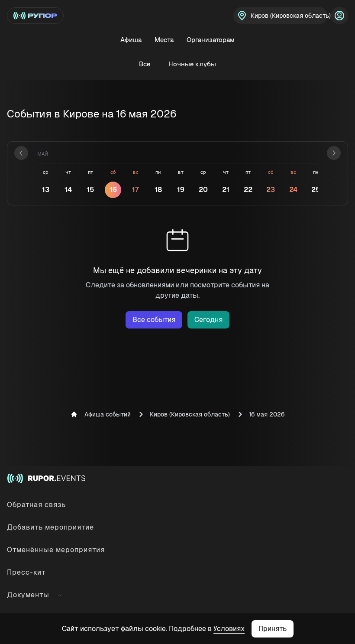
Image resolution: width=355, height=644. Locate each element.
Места (164, 40)
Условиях (229, 628)
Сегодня (208, 319)
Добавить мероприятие (50, 527)
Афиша (131, 40)
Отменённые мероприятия (56, 549)
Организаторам (211, 40)
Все (144, 64)
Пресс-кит (26, 572)
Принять (272, 628)
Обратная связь (36, 504)
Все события (153, 319)
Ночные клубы (192, 64)
